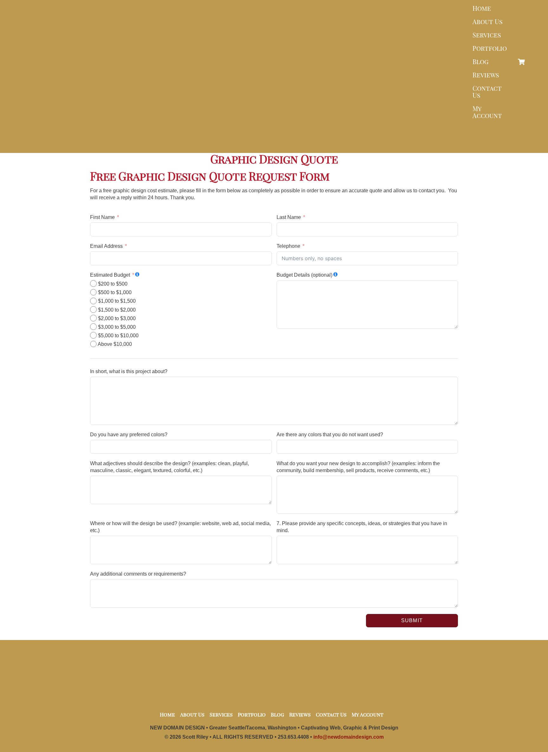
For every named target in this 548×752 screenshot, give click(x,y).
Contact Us (487, 91)
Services (487, 34)
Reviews (486, 74)
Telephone (288, 246)
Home (482, 8)
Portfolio (490, 48)
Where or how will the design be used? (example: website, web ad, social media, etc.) (180, 527)
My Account (487, 112)
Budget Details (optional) (304, 275)
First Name (102, 217)
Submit (411, 620)
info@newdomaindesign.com (348, 737)
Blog (480, 61)
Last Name (289, 217)
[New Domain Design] (272, 143)
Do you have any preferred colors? (128, 434)
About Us (488, 21)
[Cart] (521, 62)
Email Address (106, 246)
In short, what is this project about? (128, 371)
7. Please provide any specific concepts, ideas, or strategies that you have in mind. (362, 527)
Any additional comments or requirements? (138, 574)
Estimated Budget (110, 275)
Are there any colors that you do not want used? (330, 434)
